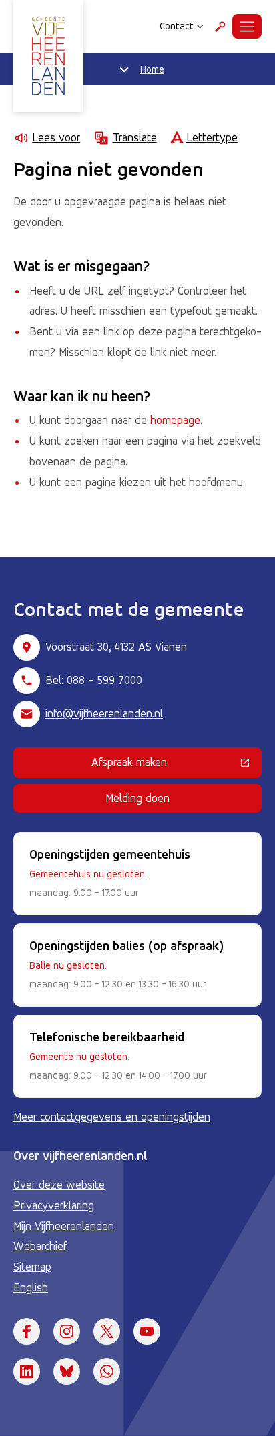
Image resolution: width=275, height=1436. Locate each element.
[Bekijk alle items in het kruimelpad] (124, 69)
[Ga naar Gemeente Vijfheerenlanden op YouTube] (146, 1331)
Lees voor (56, 137)
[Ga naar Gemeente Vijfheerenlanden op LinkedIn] (26, 1371)
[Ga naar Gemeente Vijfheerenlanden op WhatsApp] (106, 1371)
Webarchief (40, 1246)
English (30, 1287)
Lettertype (212, 137)
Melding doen (137, 798)
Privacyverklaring (53, 1205)
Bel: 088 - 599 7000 (93, 680)
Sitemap (32, 1266)
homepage (175, 420)
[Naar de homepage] (48, 56)
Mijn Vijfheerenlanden (63, 1226)
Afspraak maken (176, 764)
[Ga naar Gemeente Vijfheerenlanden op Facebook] (26, 1331)
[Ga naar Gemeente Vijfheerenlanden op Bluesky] (66, 1371)
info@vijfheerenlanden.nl (104, 713)
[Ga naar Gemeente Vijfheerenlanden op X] (106, 1331)
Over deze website (59, 1184)
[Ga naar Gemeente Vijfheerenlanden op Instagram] (66, 1331)
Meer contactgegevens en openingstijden (111, 1116)
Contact (177, 26)
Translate (134, 137)
